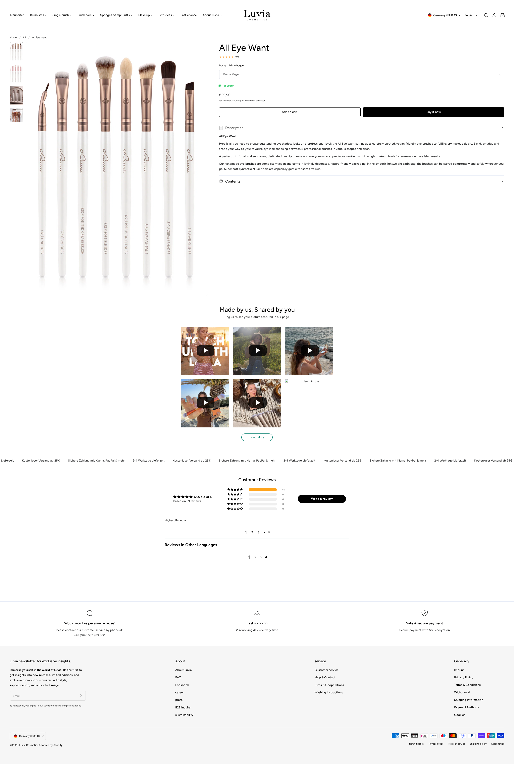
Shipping (237, 100)
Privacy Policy (463, 677)
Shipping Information (468, 700)
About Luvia (183, 670)
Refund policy (416, 743)
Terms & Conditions (467, 685)
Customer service (327, 670)
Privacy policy (436, 743)
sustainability (184, 715)
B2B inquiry (183, 707)
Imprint (459, 670)
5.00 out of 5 (203, 497)
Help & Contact (325, 677)
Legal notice (497, 743)
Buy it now (433, 112)
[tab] (16, 51)
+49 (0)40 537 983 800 (89, 635)
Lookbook (182, 685)
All (24, 37)
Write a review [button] (322, 499)
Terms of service (456, 743)
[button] (486, 15)
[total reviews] (361, 57)
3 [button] (258, 532)
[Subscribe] (81, 695)
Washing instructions (329, 692)
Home (13, 37)
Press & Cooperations (329, 685)
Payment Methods (466, 707)
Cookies (459, 715)
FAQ (178, 677)
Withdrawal (462, 692)
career (179, 692)
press (179, 700)
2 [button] (252, 532)
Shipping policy (478, 743)
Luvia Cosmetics (28, 745)
